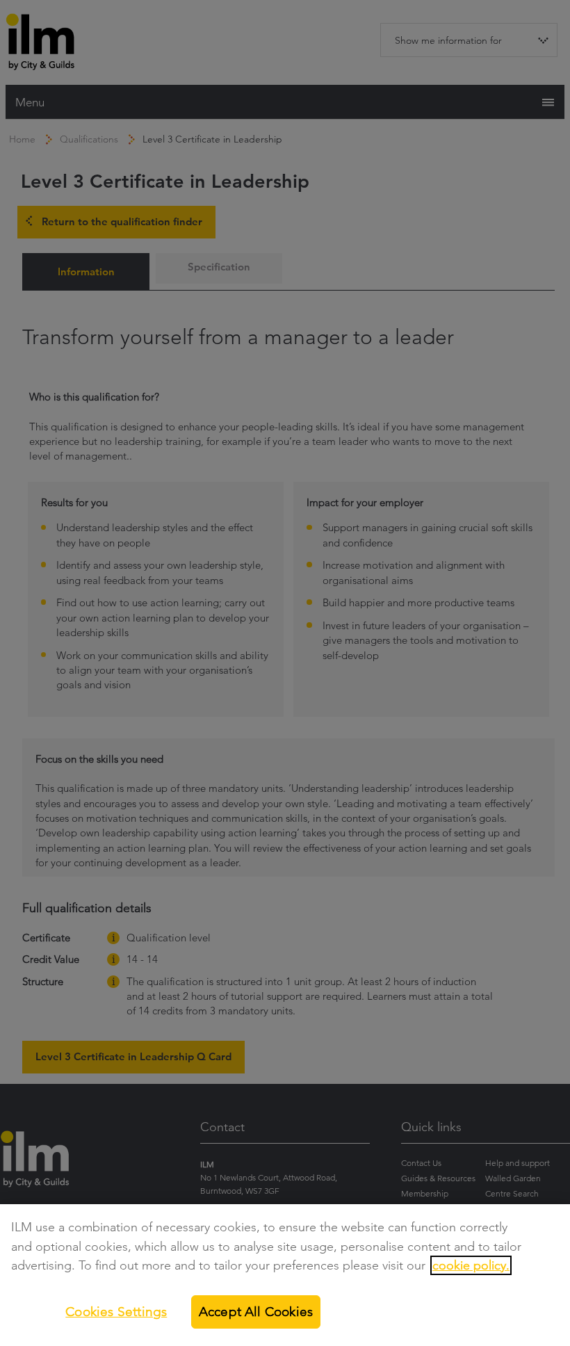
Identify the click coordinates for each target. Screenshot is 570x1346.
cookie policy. (471, 1265)
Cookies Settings (116, 1312)
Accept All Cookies (256, 1312)
